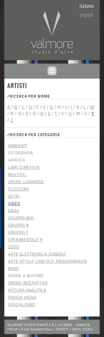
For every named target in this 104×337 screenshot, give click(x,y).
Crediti (62, 329)
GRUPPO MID (21, 218)
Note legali (83, 329)
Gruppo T (18, 232)
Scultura (18, 189)
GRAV (13, 210)
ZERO (13, 246)
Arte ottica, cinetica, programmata (47, 261)
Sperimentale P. (25, 239)
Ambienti (17, 145)
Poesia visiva (22, 297)
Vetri (14, 196)
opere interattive (28, 283)
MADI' (14, 268)
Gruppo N (18, 225)
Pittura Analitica (27, 290)
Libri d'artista (24, 167)
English (87, 15)
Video (14, 203)
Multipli (17, 174)
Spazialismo (21, 304)
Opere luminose (26, 181)
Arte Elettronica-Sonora (37, 254)
